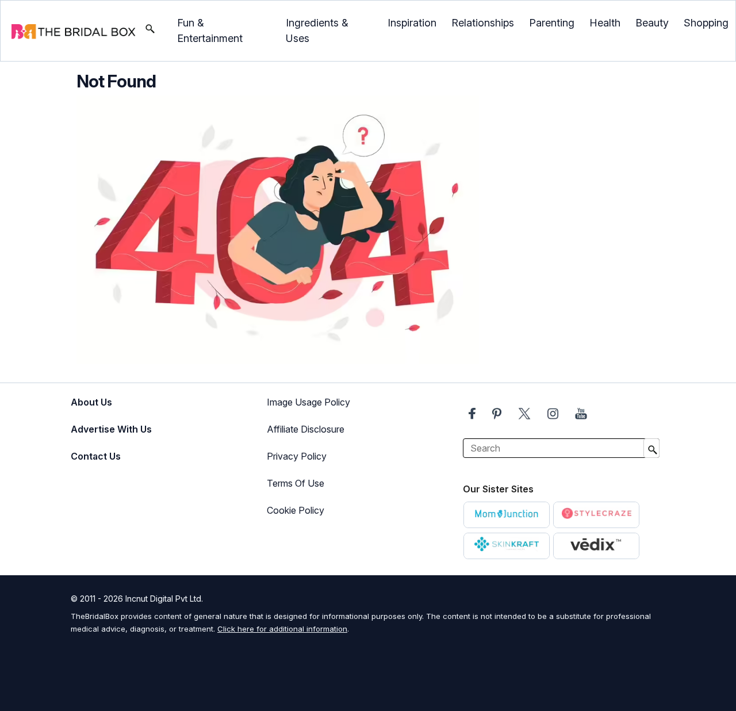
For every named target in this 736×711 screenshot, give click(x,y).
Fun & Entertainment (210, 30)
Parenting (551, 23)
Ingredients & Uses (317, 30)
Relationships (482, 23)
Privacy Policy (297, 456)
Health (604, 23)
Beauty (652, 23)
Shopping (706, 23)
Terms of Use (295, 483)
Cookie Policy (295, 510)
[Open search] (150, 31)
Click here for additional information (282, 628)
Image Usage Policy (308, 402)
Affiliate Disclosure (305, 429)
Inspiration (412, 23)
